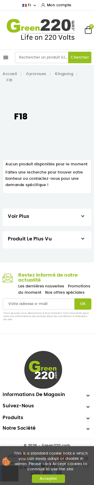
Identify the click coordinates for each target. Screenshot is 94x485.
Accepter (48, 479)
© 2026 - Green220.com (47, 445)
